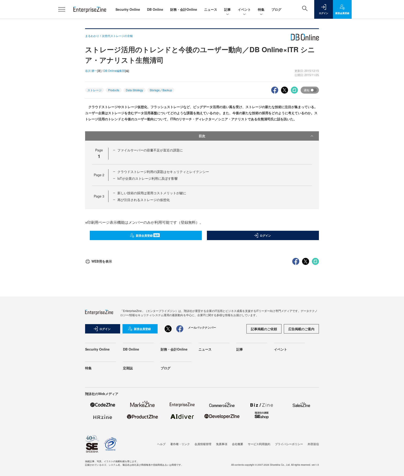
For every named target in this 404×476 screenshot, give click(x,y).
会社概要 (237, 444)
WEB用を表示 (101, 261)
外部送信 (313, 444)
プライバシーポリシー (289, 444)
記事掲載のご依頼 (264, 328)
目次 (202, 135)
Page (99, 174)
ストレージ (94, 90)
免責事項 (221, 444)
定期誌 (128, 368)
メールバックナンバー (202, 327)
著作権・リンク (180, 444)
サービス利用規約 (259, 444)
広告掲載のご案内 (301, 328)
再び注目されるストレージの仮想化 (143, 199)
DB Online (155, 9)
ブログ (276, 9)
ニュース (210, 9)
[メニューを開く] (61, 9)
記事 (227, 9)
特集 (261, 9)
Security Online (127, 9)
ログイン (265, 235)
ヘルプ (161, 444)
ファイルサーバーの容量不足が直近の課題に (150, 150)
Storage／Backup (161, 90)
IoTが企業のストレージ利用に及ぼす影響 (147, 178)
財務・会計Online (183, 9)
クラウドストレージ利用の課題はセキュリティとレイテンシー (163, 171)
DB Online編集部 (114, 71)
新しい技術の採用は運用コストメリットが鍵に (151, 192)
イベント (244, 9)
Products (113, 90)
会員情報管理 (203, 444)
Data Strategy (134, 90)
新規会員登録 (147, 235)
